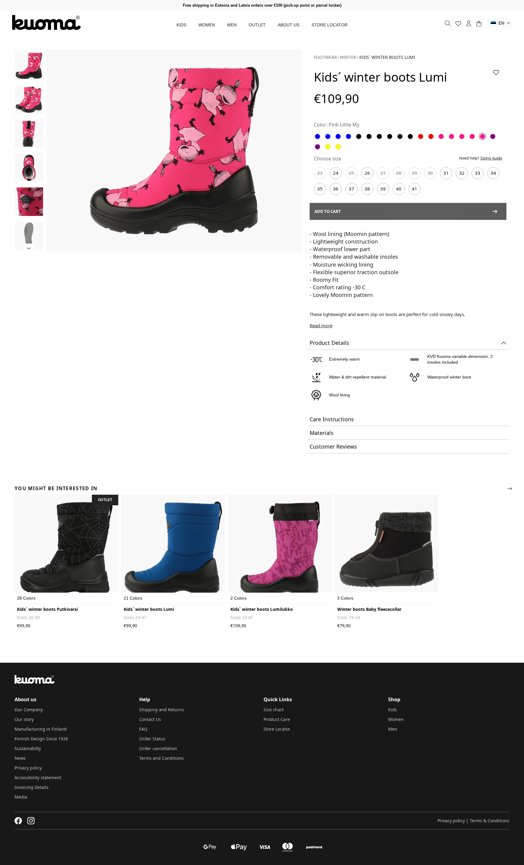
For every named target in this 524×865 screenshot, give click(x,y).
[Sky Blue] (317, 136)
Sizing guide (491, 158)
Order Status (152, 739)
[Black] (358, 136)
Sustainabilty (28, 748)
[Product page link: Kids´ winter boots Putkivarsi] (66, 549)
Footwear (325, 57)
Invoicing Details (32, 787)
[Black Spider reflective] (400, 136)
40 (398, 189)
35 (320, 189)
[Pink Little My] (482, 136)
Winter (348, 57)
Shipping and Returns (161, 709)
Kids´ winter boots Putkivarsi (47, 609)
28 (398, 173)
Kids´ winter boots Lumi (149, 609)
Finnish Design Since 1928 (41, 739)
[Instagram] (31, 820)
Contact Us (150, 719)
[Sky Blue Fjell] (348, 136)
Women (206, 24)
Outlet (257, 24)
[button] (500, 23)
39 (383, 189)
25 (351, 173)
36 (335, 189)
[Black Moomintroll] (410, 136)
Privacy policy (28, 768)
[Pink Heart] (451, 136)
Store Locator (329, 24)
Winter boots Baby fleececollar (369, 609)
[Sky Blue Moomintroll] (338, 136)
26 (367, 173)
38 (367, 189)
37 (351, 189)
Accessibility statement (38, 777)
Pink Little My (344, 124)
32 (462, 173)
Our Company (29, 709)
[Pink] (441, 136)
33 (477, 173)
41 (414, 189)
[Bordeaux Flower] (420, 136)
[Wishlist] (458, 23)
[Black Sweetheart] (389, 136)
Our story (24, 719)
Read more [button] (321, 325)
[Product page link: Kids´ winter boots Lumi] (173, 549)
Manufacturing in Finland (41, 729)
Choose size (327, 158)
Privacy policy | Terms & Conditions (473, 820)
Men (232, 24)
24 (335, 173)
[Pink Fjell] (462, 136)
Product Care (277, 719)
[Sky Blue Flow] (328, 136)
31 (446, 173)
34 (493, 173)
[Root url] (46, 22)
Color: (321, 124)
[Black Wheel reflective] (379, 136)
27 (383, 173)
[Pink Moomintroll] (472, 136)
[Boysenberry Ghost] (317, 147)
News (20, 758)
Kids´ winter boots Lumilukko (261, 609)
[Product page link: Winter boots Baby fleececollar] (386, 549)
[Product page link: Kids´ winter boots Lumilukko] (280, 549)
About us (288, 24)
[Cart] (478, 23)
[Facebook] (18, 820)
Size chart (274, 709)
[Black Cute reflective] (369, 136)
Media (21, 797)
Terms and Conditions (161, 758)
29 (414, 173)
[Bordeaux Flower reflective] (431, 136)
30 (430, 173)
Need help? (480, 158)
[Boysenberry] (492, 136)
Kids (181, 24)
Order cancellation (158, 748)
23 (320, 173)
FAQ (143, 729)
